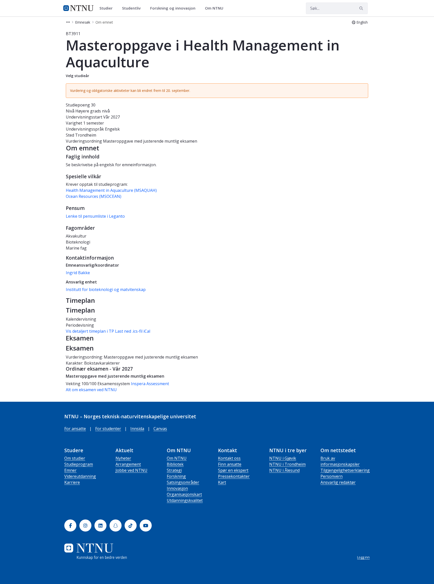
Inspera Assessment (150, 383)
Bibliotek (175, 464)
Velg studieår (77, 75)
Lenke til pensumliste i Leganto (95, 216)
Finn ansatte (229, 464)
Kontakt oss (229, 458)
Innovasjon (177, 488)
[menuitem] (107, 8)
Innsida (137, 428)
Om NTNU (177, 458)
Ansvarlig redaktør (338, 482)
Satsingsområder (183, 482)
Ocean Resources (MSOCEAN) (93, 196)
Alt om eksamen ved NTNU (91, 389)
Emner (70, 470)
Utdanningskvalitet (185, 500)
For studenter (108, 428)
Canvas (160, 428)
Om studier (74, 458)
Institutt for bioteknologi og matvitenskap (106, 289)
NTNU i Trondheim (287, 464)
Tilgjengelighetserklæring (345, 470)
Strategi (174, 470)
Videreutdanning (80, 476)
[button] (68, 22)
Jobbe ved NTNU (131, 470)
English (362, 22)
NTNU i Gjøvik (282, 458)
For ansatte (75, 428)
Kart (222, 482)
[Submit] (361, 8)
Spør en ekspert (233, 470)
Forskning (176, 476)
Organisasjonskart (184, 494)
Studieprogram (78, 464)
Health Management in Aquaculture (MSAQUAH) (111, 190)
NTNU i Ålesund (284, 470)
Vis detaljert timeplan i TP (90, 331)
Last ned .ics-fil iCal (132, 331)
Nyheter (123, 458)
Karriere (72, 482)
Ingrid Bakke (78, 272)
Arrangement (128, 464)
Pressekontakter (234, 476)
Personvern (331, 476)
